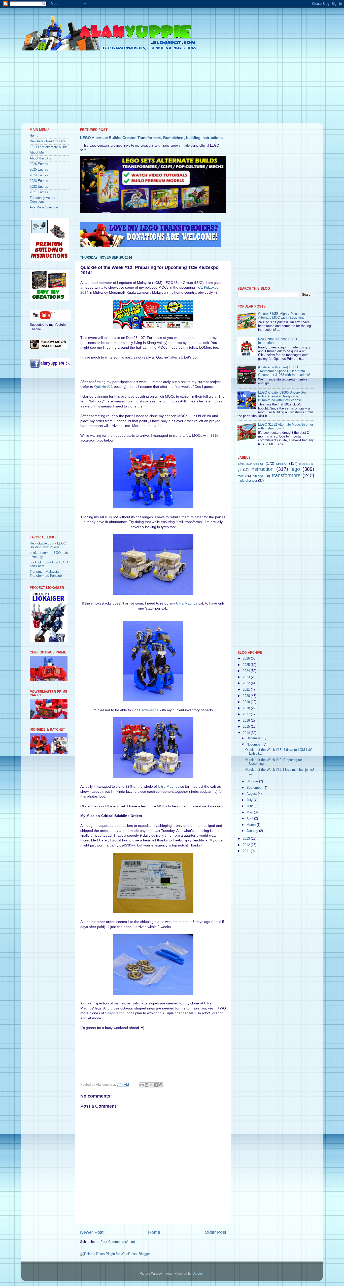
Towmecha (150, 710)
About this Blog (41, 158)
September (255, 787)
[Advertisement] (172, 87)
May (250, 812)
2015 (247, 726)
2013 (247, 838)
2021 (247, 689)
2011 (247, 851)
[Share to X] (151, 1084)
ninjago (258, 476)
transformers (286, 475)
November (254, 744)
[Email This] (141, 1084)
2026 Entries (39, 164)
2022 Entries (39, 186)
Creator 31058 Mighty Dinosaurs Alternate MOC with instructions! (281, 315)
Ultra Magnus (186, 603)
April (250, 818)
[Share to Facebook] (156, 1084)
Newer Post (92, 1232)
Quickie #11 (103, 387)
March (252, 825)
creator (282, 463)
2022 (247, 683)
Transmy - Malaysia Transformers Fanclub (46, 573)
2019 (247, 702)
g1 (239, 470)
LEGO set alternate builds (48, 147)
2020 (247, 696)
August (252, 794)
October (253, 781)
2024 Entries (39, 175)
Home (154, 1232)
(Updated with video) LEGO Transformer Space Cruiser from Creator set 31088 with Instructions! (284, 371)
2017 (247, 714)
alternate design (250, 463)
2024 (247, 671)
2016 (247, 720)
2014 (247, 733)
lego (295, 469)
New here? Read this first (48, 141)
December (254, 738)
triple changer (247, 480)
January (253, 831)
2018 (247, 708)
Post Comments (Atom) (117, 1242)
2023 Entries (39, 181)
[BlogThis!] (146, 1084)
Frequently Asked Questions (42, 199)
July (250, 800)
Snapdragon (115, 1013)
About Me (37, 152)
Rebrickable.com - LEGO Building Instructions (48, 545)
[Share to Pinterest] (160, 1084)
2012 (247, 845)
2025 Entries (39, 169)
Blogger (198, 1273)
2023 (247, 677)
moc (240, 476)
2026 (247, 658)
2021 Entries (39, 192)
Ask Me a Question (44, 207)
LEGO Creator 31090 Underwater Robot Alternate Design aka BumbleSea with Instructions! (282, 396)
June (251, 806)
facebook (304, 463)
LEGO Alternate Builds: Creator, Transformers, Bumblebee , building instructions (151, 138)
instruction (262, 469)
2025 (247, 665)
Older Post (215, 1232)
